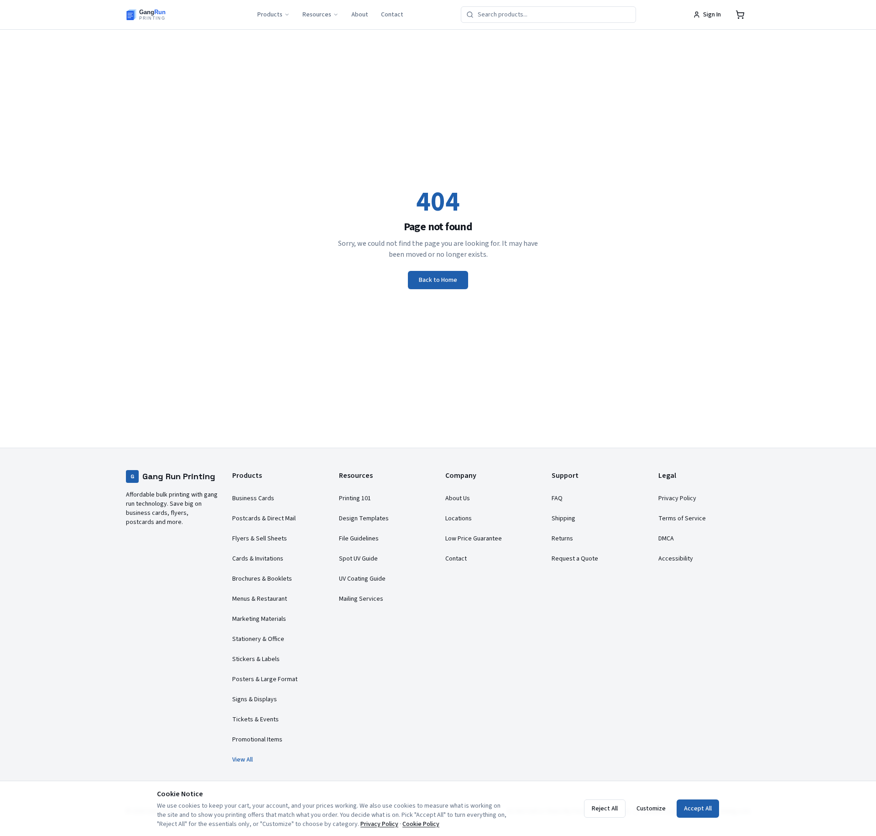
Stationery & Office (258, 639)
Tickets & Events (255, 719)
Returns (562, 538)
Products (269, 14)
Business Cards (253, 498)
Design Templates (364, 518)
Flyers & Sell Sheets (259, 538)
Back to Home (438, 280)
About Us (457, 498)
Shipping (563, 518)
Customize (651, 808)
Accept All (698, 808)
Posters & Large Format (264, 679)
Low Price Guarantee (473, 538)
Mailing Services (361, 598)
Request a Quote (575, 558)
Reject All (605, 808)
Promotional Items (257, 739)
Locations (458, 518)
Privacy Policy (677, 498)
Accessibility (675, 558)
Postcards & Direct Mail (264, 518)
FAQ (557, 498)
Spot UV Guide (358, 558)
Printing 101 (355, 498)
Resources (316, 14)
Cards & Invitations (257, 558)
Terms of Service (682, 518)
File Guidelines (359, 538)
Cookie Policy (420, 824)
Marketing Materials (259, 619)
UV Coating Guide (362, 578)
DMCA (666, 538)
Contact (392, 14)
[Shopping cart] (740, 15)
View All (242, 759)
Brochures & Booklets (262, 578)
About (359, 14)
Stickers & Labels (256, 659)
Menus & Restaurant (259, 598)
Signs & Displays (254, 699)
